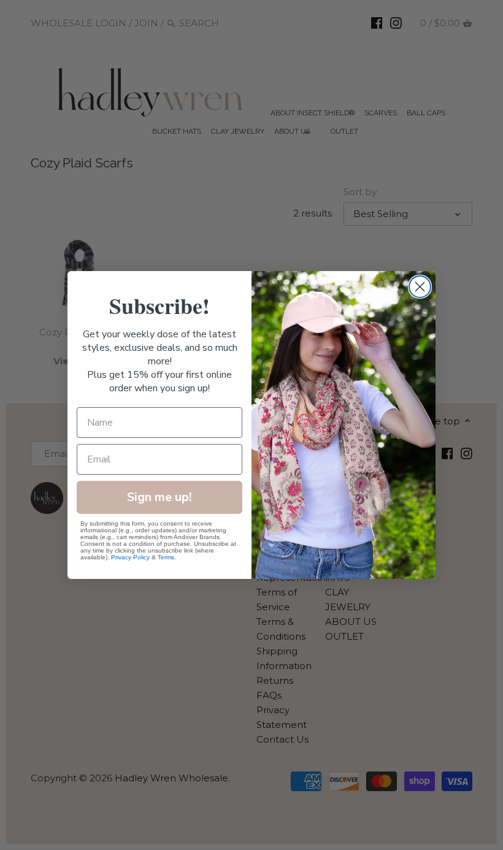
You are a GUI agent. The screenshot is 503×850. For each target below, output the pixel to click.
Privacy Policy (130, 557)
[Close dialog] (420, 286)
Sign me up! (159, 497)
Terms (166, 557)
